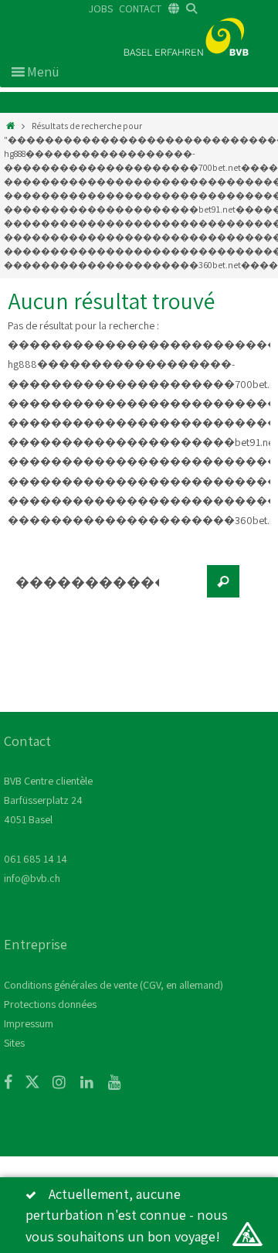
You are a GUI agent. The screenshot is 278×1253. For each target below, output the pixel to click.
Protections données (50, 1004)
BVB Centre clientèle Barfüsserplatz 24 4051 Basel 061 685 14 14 (48, 820)
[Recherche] (223, 581)
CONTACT (140, 8)
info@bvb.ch (32, 878)
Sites (14, 1043)
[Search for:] (104, 589)
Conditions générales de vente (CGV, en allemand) (113, 985)
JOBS (101, 8)
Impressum (28, 1023)
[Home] (10, 125)
